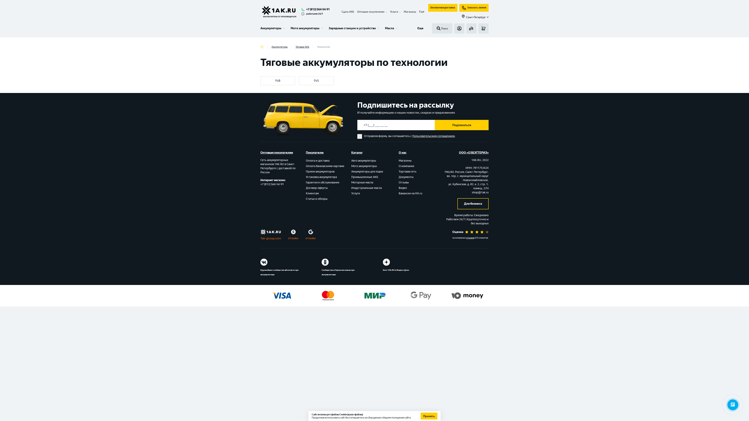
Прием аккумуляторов (320, 171)
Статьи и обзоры (316, 199)
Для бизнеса (473, 203)
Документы (406, 177)
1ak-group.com (270, 238)
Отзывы (404, 182)
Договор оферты (317, 188)
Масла (389, 28)
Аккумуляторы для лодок (367, 171)
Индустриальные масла (366, 188)
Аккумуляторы (270, 28)
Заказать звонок (476, 7)
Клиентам (312, 193)
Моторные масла (362, 182)
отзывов (470, 238)
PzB (277, 80)
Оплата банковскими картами (325, 166)
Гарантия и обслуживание (322, 182)
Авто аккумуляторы (363, 160)
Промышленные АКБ (364, 177)
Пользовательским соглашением (433, 136)
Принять (429, 416)
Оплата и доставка (317, 160)
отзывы (293, 238)
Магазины (410, 11)
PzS (316, 80)
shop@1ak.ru (480, 192)
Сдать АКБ (348, 11)
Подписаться (461, 125)
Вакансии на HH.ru (410, 193)
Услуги (355, 193)
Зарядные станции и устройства (352, 28)
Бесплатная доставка (442, 7)
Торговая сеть (407, 171)
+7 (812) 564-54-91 (318, 9)
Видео (403, 188)
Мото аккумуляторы (305, 28)
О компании (406, 166)
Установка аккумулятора (321, 177)
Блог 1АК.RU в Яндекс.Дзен (396, 270)
